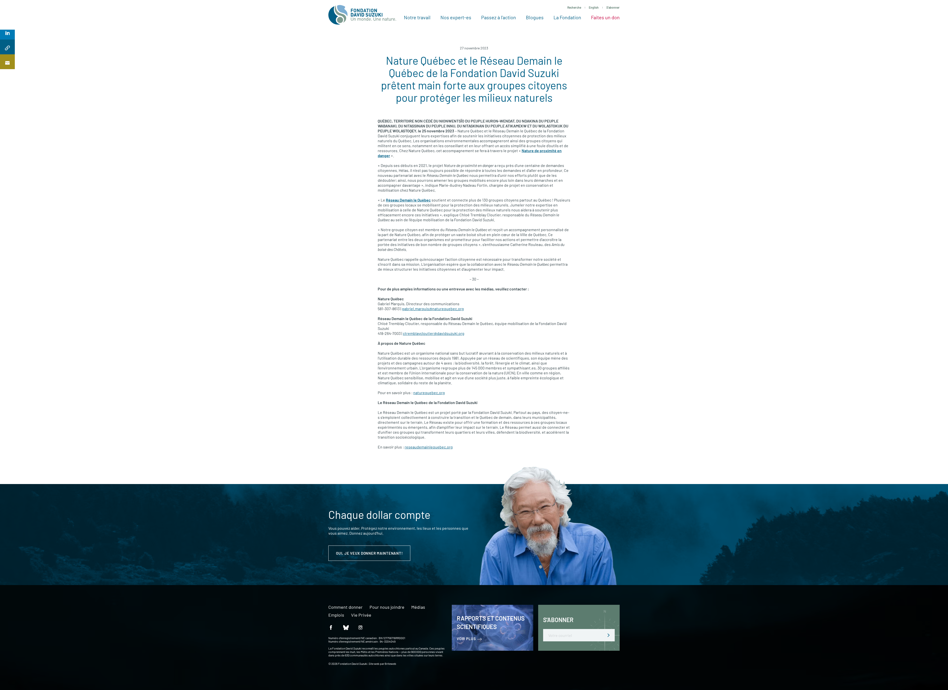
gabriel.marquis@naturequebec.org (433, 308)
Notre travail (417, 17)
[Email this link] (7, 61)
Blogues (535, 17)
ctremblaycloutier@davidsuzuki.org (433, 333)
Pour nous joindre (387, 607)
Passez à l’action (498, 17)
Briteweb (390, 663)
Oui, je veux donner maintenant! (369, 553)
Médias (418, 607)
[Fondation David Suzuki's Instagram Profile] (360, 627)
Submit (608, 635)
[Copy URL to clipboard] (7, 47)
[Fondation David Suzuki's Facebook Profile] (331, 627)
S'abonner (613, 7)
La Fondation (567, 17)
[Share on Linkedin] (7, 32)
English (594, 7)
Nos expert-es (455, 17)
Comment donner (345, 607)
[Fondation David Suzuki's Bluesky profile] (345, 627)
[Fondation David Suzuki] (362, 15)
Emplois (336, 615)
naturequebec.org (429, 392)
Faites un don (605, 17)
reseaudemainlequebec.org (429, 447)
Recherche (574, 7)
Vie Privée (361, 615)
